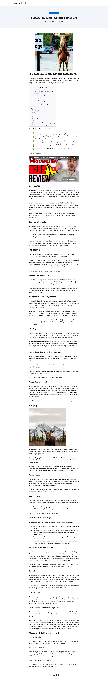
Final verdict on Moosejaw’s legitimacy (43, 123)
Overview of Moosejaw (38, 95)
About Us (81, 3)
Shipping (32, 109)
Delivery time (36, 111)
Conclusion (33, 121)
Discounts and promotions (39, 107)
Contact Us (90, 3)
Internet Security (70, 3)
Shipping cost (36, 113)
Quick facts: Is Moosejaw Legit (43, 91)
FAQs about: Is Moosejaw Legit (38, 125)
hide (45, 87)
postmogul (60, 21)
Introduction (33, 93)
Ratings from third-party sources (41, 101)
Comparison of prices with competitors (43, 105)
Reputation (33, 97)
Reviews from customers (39, 99)
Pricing (32, 103)
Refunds (34, 119)
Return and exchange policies (40, 117)
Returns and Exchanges (36, 115)
